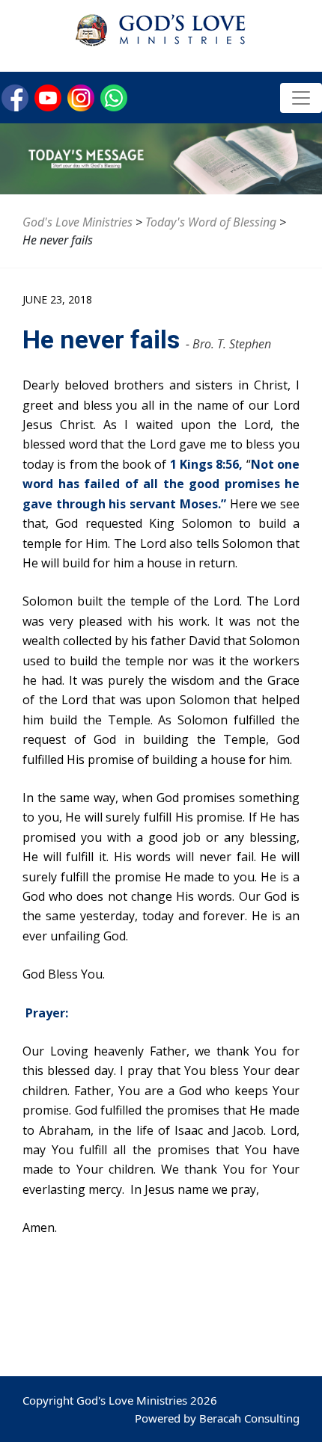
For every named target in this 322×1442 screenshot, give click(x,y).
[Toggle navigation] (301, 98)
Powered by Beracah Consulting (217, 1418)
